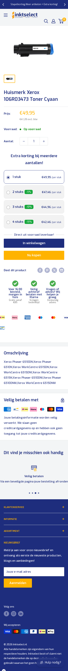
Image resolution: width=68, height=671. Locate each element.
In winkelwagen (34, 243)
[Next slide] (64, 4)
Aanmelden (17, 583)
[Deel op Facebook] (40, 270)
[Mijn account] (53, 21)
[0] (61, 21)
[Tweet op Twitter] (54, 270)
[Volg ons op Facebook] (6, 613)
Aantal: (9, 141)
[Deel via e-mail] (61, 270)
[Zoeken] (46, 21)
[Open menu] (6, 15)
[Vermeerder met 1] (44, 141)
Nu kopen (34, 255)
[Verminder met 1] (24, 141)
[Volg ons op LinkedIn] (20, 613)
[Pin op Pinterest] (47, 270)
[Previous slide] (3, 4)
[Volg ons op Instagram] (13, 613)
